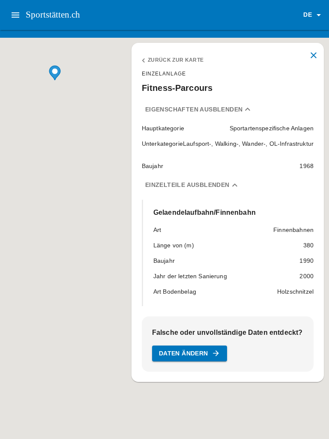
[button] (313, 15)
